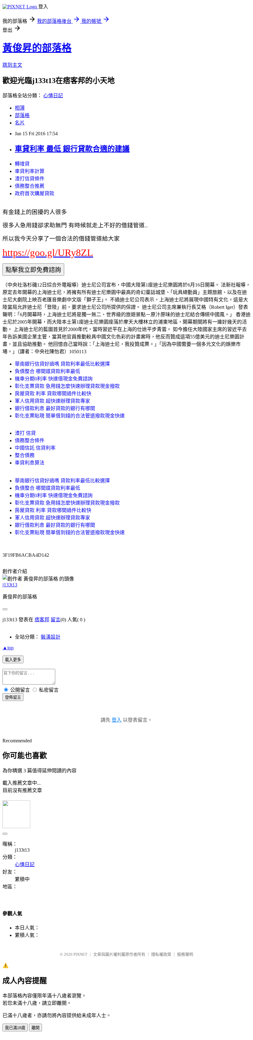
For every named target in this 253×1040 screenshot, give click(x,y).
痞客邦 (42, 619)
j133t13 (9, 584)
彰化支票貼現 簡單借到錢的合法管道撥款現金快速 (70, 415)
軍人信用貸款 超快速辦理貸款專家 (52, 401)
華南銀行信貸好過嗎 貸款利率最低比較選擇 (62, 364)
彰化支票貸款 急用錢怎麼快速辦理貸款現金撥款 (67, 386)
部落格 (22, 115)
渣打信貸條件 (29, 178)
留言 (55, 619)
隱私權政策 (161, 954)
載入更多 (13, 659)
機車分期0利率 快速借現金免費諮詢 (54, 378)
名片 (20, 122)
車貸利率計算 (29, 171)
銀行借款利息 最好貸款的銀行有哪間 (55, 408)
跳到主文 (12, 65)
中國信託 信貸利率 (35, 448)
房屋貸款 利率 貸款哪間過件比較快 (53, 393)
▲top (8, 647)
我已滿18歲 (15, 1027)
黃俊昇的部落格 (37, 47)
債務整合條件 (29, 440)
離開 (35, 1027)
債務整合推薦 (29, 186)
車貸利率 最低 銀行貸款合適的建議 (72, 149)
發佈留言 (13, 697)
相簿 (20, 108)
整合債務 (25, 455)
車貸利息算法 (29, 462)
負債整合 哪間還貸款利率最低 (47, 371)
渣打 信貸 (25, 433)
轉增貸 (22, 163)
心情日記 (53, 95)
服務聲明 (185, 954)
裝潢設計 (50, 637)
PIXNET (80, 954)
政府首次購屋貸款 (34, 193)
